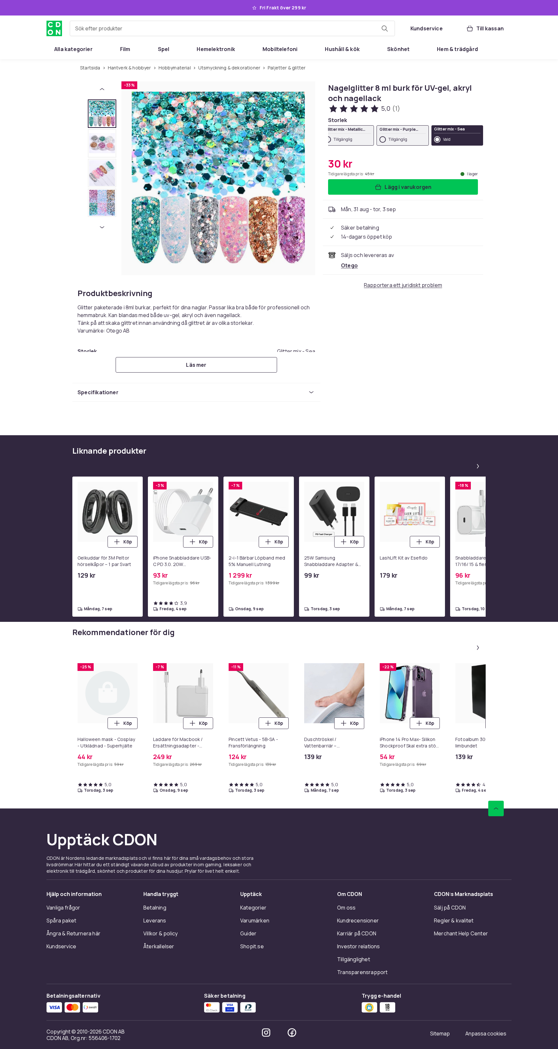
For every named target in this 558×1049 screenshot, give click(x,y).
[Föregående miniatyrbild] (102, 89)
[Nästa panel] (478, 466)
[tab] (102, 113)
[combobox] (232, 28)
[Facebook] (292, 1032)
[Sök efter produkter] (384, 28)
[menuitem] (73, 49)
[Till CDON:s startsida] (54, 28)
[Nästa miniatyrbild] (102, 227)
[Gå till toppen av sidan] (496, 808)
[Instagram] (266, 1032)
